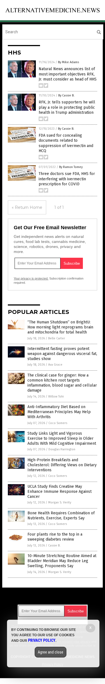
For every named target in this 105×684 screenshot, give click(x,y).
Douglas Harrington (61, 449)
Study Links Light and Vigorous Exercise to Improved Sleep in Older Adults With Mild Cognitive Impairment (61, 438)
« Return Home (27, 207)
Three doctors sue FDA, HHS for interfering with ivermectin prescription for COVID (67, 178)
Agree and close (50, 652)
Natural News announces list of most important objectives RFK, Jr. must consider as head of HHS (68, 74)
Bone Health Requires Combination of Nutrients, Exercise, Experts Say (61, 515)
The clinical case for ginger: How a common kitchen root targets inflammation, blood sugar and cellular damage (62, 383)
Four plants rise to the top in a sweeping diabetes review (54, 537)
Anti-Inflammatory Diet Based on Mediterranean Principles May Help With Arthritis (59, 411)
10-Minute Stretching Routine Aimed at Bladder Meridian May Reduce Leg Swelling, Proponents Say (61, 560)
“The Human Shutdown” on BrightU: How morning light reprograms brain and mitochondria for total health (60, 327)
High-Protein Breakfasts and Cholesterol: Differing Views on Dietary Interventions (62, 465)
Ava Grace (55, 364)
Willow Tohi (56, 396)
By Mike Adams (68, 62)
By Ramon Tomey (71, 167)
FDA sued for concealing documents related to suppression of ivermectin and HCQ (66, 143)
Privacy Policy (41, 640)
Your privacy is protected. (31, 278)
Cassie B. (54, 545)
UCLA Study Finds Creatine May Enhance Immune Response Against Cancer (59, 491)
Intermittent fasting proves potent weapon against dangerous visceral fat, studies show (62, 353)
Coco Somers (57, 423)
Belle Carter (56, 338)
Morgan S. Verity (59, 502)
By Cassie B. (66, 95)
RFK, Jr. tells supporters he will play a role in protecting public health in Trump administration (67, 107)
